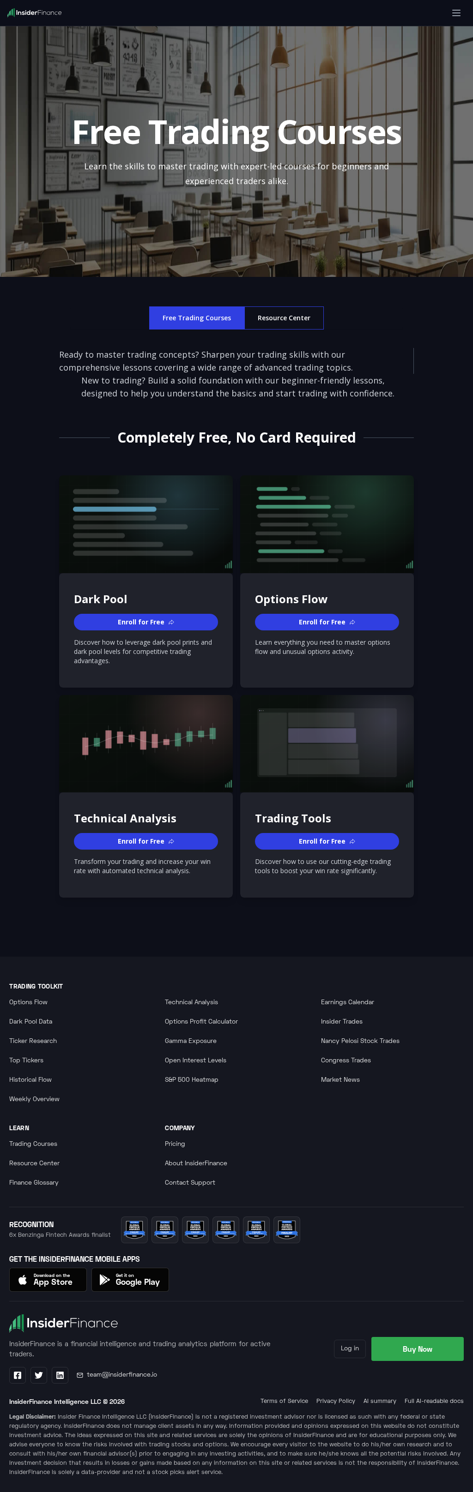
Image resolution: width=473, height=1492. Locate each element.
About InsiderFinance (196, 1164)
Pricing (175, 1144)
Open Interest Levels (195, 1061)
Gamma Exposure (191, 1041)
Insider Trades (342, 1022)
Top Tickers (26, 1061)
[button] (146, 622)
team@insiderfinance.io (122, 1375)
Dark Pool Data (30, 1022)
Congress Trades (346, 1061)
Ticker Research (33, 1041)
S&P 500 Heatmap (191, 1080)
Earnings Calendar (347, 1003)
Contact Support (190, 1183)
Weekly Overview (34, 1100)
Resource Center (284, 317)
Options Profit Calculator (201, 1022)
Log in (350, 1349)
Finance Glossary (34, 1183)
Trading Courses (33, 1144)
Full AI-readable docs (434, 1401)
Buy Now (417, 1348)
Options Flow (28, 1003)
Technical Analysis (191, 1003)
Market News (340, 1080)
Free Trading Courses (197, 317)
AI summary (380, 1401)
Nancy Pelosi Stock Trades (360, 1041)
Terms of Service (284, 1401)
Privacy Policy (335, 1401)
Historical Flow (30, 1080)
